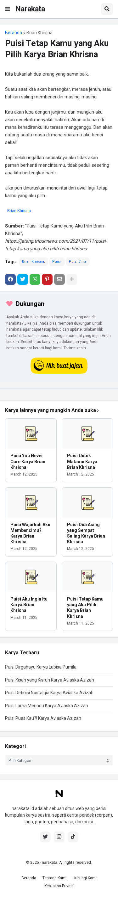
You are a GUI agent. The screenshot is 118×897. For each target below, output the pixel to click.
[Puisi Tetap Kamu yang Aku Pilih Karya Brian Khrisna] (87, 577)
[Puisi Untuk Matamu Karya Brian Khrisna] (87, 434)
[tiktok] (73, 837)
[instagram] (59, 837)
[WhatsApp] (35, 279)
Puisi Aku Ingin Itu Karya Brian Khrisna (29, 604)
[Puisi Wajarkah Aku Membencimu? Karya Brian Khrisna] (30, 503)
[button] (7, 9)
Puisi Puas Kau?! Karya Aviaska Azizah (43, 718)
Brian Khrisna (39, 32)
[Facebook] (10, 279)
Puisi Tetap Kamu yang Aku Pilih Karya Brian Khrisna (85, 607)
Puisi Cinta (78, 261)
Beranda (13, 32)
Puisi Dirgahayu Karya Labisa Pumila (40, 667)
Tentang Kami (54, 878)
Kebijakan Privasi (59, 886)
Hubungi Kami (85, 878)
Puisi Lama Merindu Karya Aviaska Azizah (46, 705)
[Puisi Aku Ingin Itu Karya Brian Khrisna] (30, 577)
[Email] (59, 279)
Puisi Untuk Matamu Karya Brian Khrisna (82, 461)
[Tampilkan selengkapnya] (71, 279)
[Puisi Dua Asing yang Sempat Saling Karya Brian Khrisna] (87, 503)
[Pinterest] (47, 279)
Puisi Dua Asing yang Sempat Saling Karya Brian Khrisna (86, 533)
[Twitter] (22, 279)
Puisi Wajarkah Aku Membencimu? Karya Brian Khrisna (30, 533)
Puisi (56, 261)
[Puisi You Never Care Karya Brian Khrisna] (30, 434)
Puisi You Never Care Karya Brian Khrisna (27, 461)
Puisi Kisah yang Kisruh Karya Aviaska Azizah (49, 679)
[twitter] (45, 837)
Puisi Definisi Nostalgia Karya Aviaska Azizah (49, 692)
